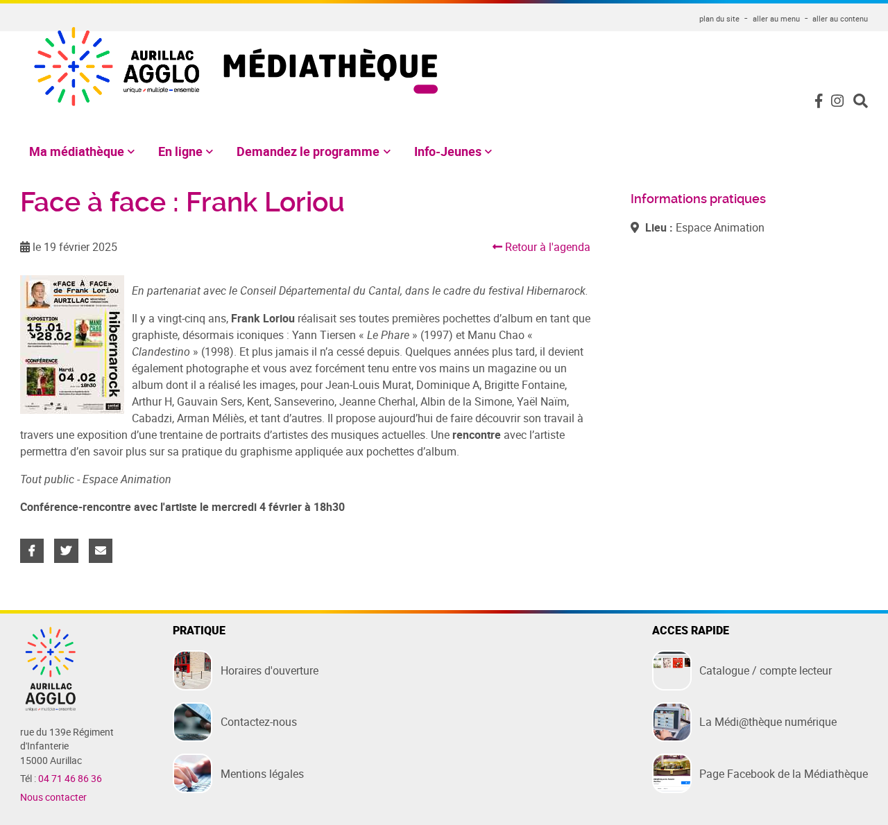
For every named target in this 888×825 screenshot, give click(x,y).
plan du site (719, 18)
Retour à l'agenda (546, 246)
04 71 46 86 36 (70, 778)
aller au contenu (840, 18)
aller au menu (776, 18)
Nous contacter (53, 797)
